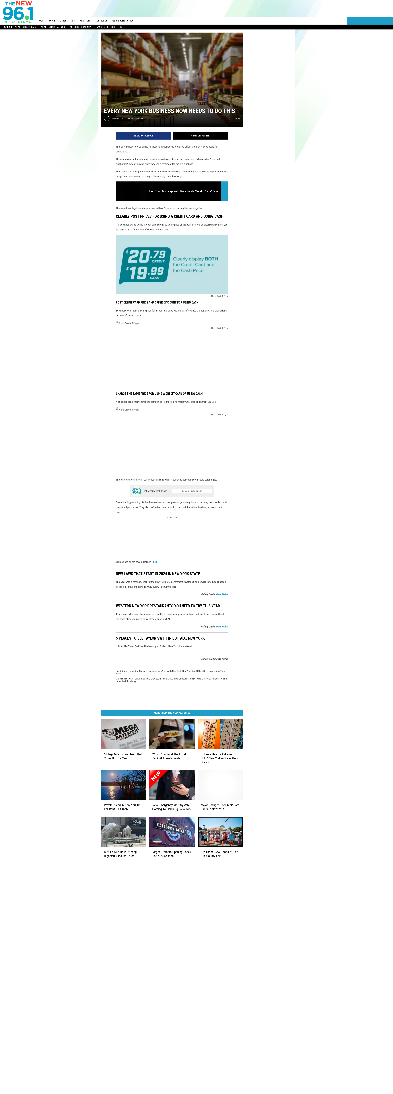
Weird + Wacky (129, 681)
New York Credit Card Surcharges (198, 671)
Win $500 (101, 27)
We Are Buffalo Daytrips (53, 27)
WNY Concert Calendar (81, 27)
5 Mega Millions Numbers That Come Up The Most (123, 756)
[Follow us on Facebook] (335, 21)
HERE (155, 561)
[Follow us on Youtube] (343, 21)
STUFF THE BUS (116, 27)
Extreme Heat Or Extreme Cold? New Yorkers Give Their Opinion (219, 758)
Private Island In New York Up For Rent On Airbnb (122, 807)
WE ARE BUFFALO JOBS (122, 20)
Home (40, 20)
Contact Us (101, 20)
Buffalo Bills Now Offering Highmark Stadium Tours (120, 854)
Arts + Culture (135, 678)
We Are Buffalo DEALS (25, 27)
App (73, 20)
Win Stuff (85, 20)
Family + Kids (195, 678)
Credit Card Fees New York (158, 671)
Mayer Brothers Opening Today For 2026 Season (171, 854)
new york (176, 671)
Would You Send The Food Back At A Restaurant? (169, 756)
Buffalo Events (150, 678)
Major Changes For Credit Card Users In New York (220, 807)
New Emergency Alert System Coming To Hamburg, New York (171, 807)
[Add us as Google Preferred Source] (328, 21)
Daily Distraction (180, 678)
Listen (63, 20)
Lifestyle (206, 678)
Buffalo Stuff (164, 678)
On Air (52, 20)
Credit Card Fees (137, 671)
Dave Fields (115, 118)
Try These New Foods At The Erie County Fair (219, 854)
